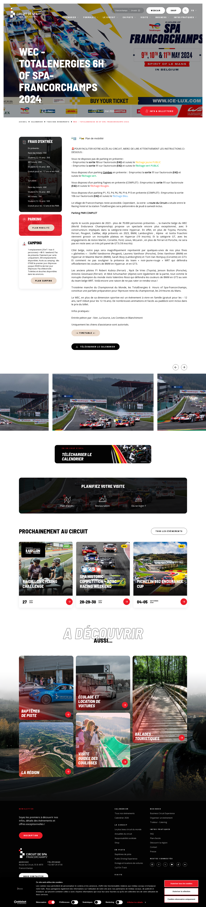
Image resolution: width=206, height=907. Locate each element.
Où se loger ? (138, 505)
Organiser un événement (161, 817)
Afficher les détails (135, 902)
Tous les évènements (169, 531)
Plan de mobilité (94, 138)
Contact (153, 847)
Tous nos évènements (125, 813)
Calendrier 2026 (122, 817)
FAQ (152, 834)
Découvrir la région (158, 842)
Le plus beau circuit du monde (128, 829)
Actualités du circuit (123, 834)
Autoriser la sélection (181, 891)
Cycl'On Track (121, 867)
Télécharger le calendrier (97, 347)
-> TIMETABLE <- (85, 333)
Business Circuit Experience (162, 813)
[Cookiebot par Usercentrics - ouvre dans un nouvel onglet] (20, 902)
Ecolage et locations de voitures (129, 863)
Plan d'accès (67, 505)
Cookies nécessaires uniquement (181, 899)
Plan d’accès (155, 838)
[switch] (74, 902)
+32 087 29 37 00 (55, 864)
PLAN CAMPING (43, 281)
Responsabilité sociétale (125, 838)
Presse (153, 851)
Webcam (155, 10)
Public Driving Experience (126, 858)
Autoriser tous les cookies (181, 883)
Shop (174, 10)
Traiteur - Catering (158, 822)
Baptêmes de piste (123, 854)
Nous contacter (33, 876)
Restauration (102, 505)
